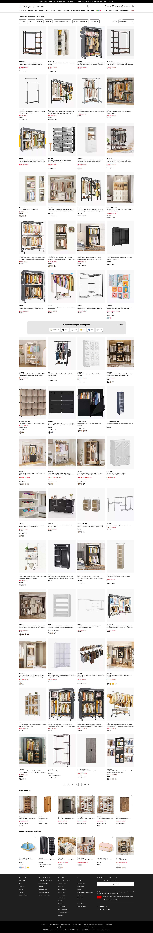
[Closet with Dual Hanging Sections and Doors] (120, 504)
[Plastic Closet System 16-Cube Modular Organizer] (32, 402)
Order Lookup (22, 886)
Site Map (79, 900)
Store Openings (61, 906)
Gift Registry (61, 915)
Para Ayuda (21, 889)
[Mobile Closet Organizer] (62, 750)
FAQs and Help (22, 880)
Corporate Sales (81, 883)
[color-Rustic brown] (23, 432)
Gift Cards (41, 886)
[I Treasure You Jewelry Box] (105, 846)
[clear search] (88, 6)
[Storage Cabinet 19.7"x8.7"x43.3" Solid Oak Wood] (47, 804)
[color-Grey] (52, 432)
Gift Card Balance (43, 889)
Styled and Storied (81, 906)
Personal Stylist (61, 898)
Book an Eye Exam (62, 909)
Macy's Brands (61, 892)
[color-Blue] (108, 318)
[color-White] (79, 168)
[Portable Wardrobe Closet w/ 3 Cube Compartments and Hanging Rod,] (120, 452)
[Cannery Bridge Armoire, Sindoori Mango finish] (125, 804)
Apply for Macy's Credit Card (45, 880)
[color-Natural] (79, 484)
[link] (32, 66)
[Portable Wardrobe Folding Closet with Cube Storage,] (91, 353)
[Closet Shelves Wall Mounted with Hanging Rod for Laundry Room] (91, 654)
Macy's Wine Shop (62, 895)
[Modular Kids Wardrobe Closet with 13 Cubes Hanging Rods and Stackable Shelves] (62, 654)
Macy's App (60, 886)
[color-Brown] (84, 431)
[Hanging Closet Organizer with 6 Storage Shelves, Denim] (120, 402)
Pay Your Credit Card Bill (44, 895)
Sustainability (80, 903)
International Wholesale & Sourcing (85, 892)
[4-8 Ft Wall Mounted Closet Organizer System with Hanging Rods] (91, 605)
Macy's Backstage (62, 889)
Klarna (20, 883)
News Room (80, 898)
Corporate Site (80, 886)
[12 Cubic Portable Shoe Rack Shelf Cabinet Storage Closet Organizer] (62, 139)
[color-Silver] (50, 484)
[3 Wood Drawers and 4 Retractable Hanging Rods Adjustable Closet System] (32, 452)
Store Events (61, 903)
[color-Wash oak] (81, 168)
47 (85, 784)
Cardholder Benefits (43, 883)
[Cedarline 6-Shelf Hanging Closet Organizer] (120, 556)
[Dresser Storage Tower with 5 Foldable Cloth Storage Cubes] (62, 504)
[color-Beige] (50, 266)
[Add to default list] (35, 796)
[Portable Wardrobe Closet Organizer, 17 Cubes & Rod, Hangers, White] (120, 189)
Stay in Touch (61, 900)
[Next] (44, 42)
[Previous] (21, 42)
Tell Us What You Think (63, 912)
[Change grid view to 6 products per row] (116, 21)
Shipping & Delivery (23, 895)
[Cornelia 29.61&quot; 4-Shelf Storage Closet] (91, 750)
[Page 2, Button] (88, 784)
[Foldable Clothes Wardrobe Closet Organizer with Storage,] (62, 42)
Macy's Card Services (44, 892)
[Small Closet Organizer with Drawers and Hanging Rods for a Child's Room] (120, 750)
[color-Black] (25, 216)
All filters (121, 324)
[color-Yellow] (28, 867)
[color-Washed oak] (20, 216)
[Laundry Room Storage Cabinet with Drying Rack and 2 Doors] (120, 654)
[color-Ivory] (84, 532)
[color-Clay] (79, 532)
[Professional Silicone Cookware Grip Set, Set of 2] (47, 846)
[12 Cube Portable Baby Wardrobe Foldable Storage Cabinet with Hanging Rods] (32, 704)
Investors (79, 889)
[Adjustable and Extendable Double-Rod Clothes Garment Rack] (62, 353)
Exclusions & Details (107, 899)
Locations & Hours (62, 883)
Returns (21, 892)
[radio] (78, 168)
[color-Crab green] (116, 779)
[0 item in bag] (133, 6)
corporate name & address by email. (101, 929)
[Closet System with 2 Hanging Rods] (32, 189)
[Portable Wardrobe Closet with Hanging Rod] (91, 402)
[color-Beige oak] (110, 382)
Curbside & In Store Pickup (64, 880)
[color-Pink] (110, 318)
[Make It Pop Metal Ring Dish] (28, 846)
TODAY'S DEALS (42, 1)
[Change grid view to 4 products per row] (113, 22)
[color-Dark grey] (81, 431)
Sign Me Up (115, 884)
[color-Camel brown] (20, 432)
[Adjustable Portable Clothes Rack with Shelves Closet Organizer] (120, 91)
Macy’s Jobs (80, 895)
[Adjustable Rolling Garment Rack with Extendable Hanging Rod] (62, 286)
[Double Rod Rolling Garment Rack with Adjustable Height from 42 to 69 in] (32, 91)
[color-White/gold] (25, 867)
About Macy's (80, 880)
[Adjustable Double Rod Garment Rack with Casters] (91, 91)
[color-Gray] (25, 484)
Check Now (115, 899)
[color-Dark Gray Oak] (120, 867)
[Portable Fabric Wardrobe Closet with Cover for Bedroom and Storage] (120, 237)
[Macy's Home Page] (24, 6)
